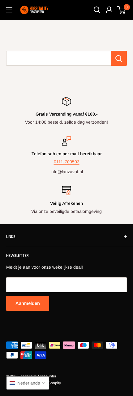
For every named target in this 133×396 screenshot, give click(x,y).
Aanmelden (27, 303)
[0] (122, 10)
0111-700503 (66, 161)
